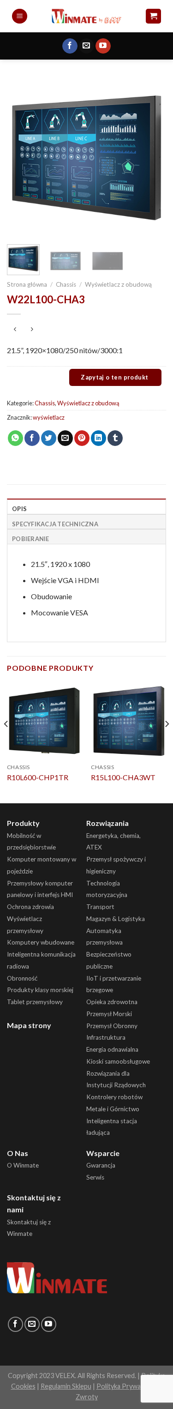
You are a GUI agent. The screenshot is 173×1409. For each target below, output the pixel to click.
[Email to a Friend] (65, 438)
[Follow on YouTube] (103, 46)
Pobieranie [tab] (30, 538)
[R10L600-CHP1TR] (44, 721)
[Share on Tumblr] (115, 438)
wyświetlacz (49, 417)
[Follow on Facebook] (70, 46)
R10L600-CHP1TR (37, 777)
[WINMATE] (86, 16)
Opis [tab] (19, 508)
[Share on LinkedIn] (98, 438)
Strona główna (27, 284)
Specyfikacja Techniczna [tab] (55, 524)
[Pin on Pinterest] (81, 438)
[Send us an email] (86, 46)
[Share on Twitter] (48, 438)
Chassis (66, 284)
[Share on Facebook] (32, 438)
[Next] (151, 158)
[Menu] (19, 16)
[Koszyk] (153, 16)
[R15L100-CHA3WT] (128, 721)
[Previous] (21, 158)
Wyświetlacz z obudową (118, 284)
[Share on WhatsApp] (15, 438)
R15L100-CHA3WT (123, 777)
